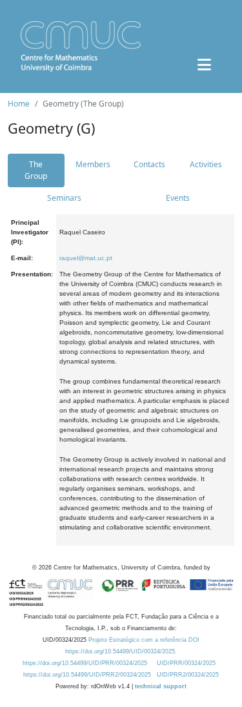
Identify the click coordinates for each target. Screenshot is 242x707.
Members (93, 164)
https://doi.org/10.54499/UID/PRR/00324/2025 (85, 663)
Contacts (149, 164)
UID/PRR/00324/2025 (186, 663)
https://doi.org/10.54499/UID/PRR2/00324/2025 (87, 674)
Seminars (64, 197)
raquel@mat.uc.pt (85, 257)
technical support (161, 686)
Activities (206, 164)
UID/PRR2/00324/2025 (188, 674)
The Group (36, 170)
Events (178, 197)
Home (19, 103)
